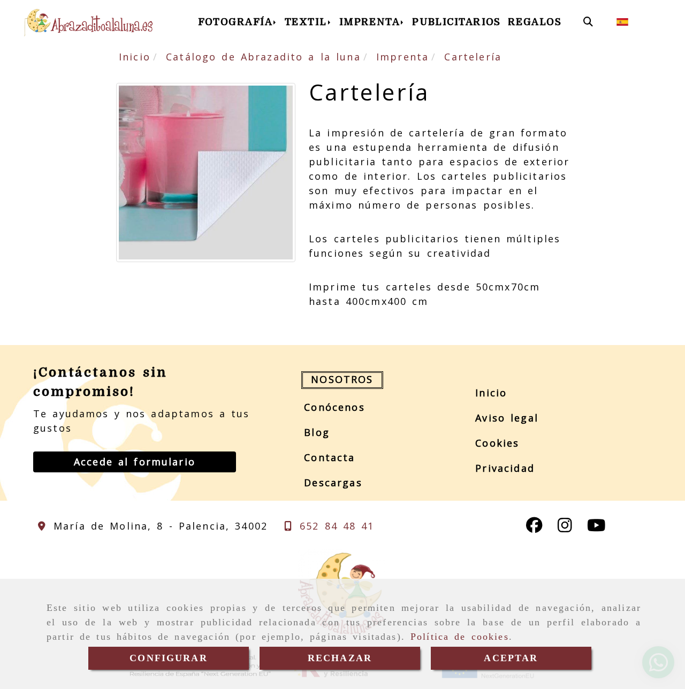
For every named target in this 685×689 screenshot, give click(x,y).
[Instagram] (564, 527)
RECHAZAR (340, 658)
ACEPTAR (511, 658)
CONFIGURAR (169, 658)
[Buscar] (588, 21)
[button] (134, 461)
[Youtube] (596, 527)
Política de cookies (459, 636)
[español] (622, 20)
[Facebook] (534, 527)
